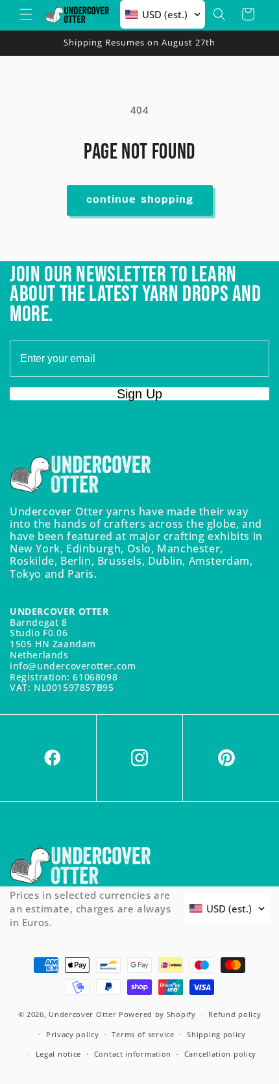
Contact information (132, 1054)
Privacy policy (72, 1034)
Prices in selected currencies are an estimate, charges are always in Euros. (90, 908)
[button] (26, 14)
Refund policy (234, 1014)
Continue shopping (139, 200)
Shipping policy (216, 1034)
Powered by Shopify (157, 1014)
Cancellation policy (220, 1054)
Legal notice (58, 1054)
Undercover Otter (82, 1014)
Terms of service (143, 1034)
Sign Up (139, 393)
